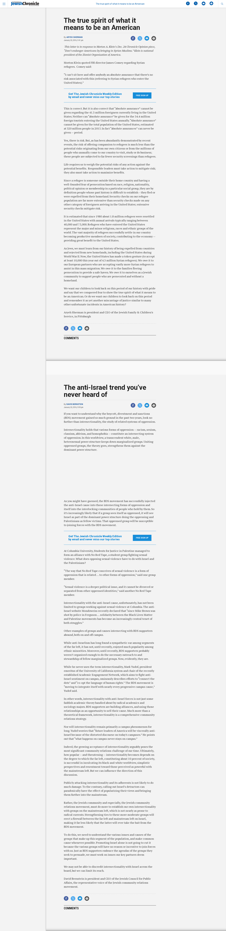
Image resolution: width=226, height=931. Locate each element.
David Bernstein (74, 404)
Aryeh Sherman (74, 37)
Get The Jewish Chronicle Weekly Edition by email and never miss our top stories (95, 95)
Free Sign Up (142, 95)
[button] (222, 4)
